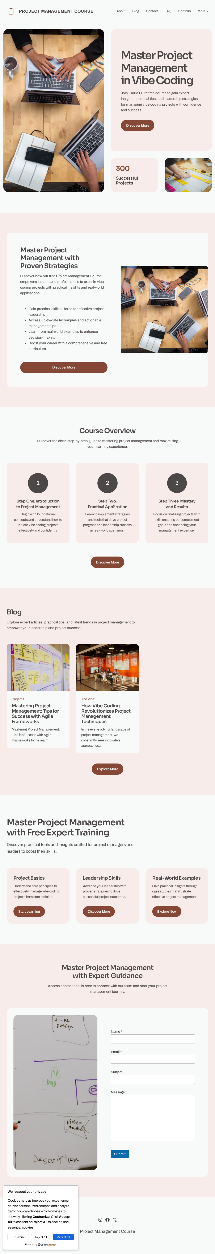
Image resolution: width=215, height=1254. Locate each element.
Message (119, 1092)
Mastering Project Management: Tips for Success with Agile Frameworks (35, 713)
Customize (18, 1237)
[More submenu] (207, 11)
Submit (120, 1154)
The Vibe (87, 699)
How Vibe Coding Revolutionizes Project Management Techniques (106, 713)
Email (116, 1052)
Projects (18, 699)
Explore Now (167, 911)
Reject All (41, 1237)
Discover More (137, 125)
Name (116, 1031)
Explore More (107, 769)
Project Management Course (56, 11)
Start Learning (29, 911)
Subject (116, 1072)
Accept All (63, 1237)
